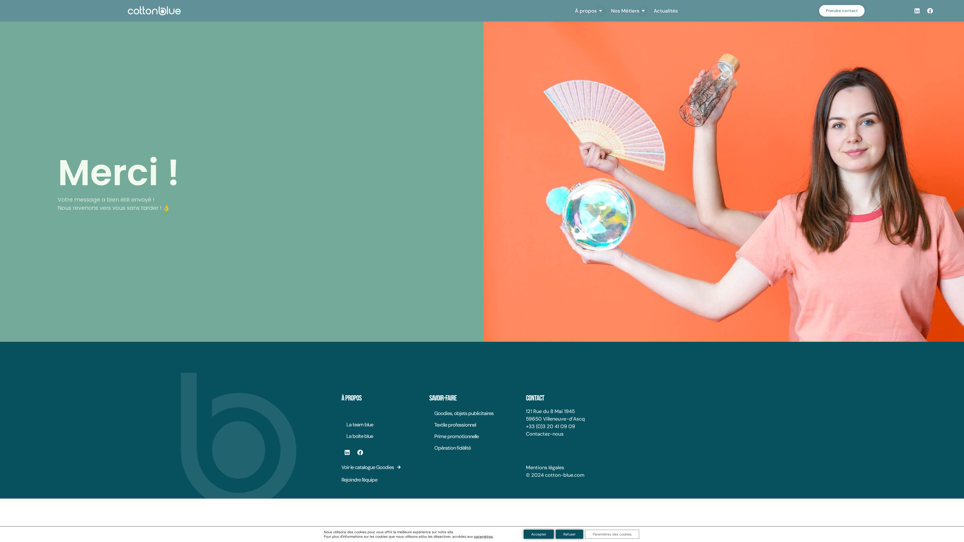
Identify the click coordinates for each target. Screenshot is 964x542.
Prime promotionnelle (456, 436)
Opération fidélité (452, 448)
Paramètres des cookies (612, 534)
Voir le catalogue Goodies (367, 467)
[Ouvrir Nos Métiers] (643, 11)
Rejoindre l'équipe (359, 480)
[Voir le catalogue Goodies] (399, 467)
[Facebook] (930, 11)
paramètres (483, 536)
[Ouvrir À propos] (600, 11)
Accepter (538, 534)
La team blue (359, 424)
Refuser (569, 534)
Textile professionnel (455, 425)
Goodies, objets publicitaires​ (464, 413)
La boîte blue (359, 436)
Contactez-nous (545, 434)
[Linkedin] (917, 11)
